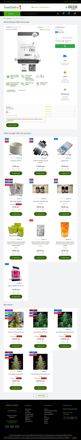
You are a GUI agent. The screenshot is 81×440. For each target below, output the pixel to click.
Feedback (24, 1)
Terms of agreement (49, 414)
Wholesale (27, 419)
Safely (65, 76)
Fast (65, 60)
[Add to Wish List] (26, 139)
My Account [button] (74, 1)
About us (46, 409)
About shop (6, 1)
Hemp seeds (8, 18)
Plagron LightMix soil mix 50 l (16, 285)
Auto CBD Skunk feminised (16, 374)
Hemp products (29, 421)
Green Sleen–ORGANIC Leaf (40, 201)
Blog (29, 1)
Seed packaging (58, 30)
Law (19, 1)
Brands (46, 421)
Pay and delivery (48, 412)
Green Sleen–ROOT (65, 201)
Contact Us (46, 417)
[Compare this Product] (24, 139)
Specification (11, 90)
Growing (27, 411)
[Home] (4, 18)
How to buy (13, 1)
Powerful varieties (29, 414)
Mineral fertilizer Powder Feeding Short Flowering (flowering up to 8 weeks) (65, 243)
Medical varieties (29, 416)
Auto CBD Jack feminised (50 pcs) (65, 332)
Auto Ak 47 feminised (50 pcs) (16, 332)
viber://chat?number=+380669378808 (75, 417)
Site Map (46, 419)
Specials (46, 423)
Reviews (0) (22, 90)
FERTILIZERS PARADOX (16, 201)
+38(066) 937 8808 (72, 6)
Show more (41, 395)
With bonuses (65, 94)
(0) (42, 27)
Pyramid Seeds (46, 29)
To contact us (12, 410)
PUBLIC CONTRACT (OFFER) (50, 411)
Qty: (56, 38)
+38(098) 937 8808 (72, 7)
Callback (73, 9)
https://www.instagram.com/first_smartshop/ (68, 417)
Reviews (33, 1)
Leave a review (12, 125)
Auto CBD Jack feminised (40, 332)
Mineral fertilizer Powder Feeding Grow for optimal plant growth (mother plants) (16, 243)
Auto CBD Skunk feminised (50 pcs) (40, 374)
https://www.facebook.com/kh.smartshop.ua (64, 417)
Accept (74, 438)
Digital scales (65, 160)
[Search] (58, 13)
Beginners (27, 417)
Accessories (28, 412)
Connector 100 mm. (16, 160)
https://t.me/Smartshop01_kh (72, 417)
